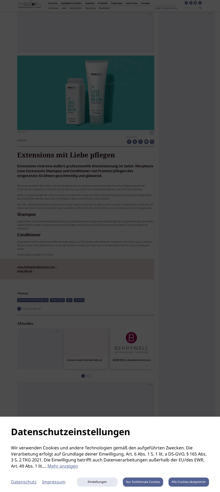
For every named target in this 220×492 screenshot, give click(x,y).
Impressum (53, 482)
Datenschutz (24, 482)
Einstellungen (97, 482)
